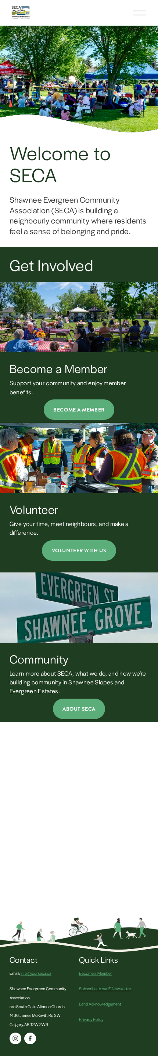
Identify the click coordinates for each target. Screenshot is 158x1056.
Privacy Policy (91, 1019)
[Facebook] (30, 1038)
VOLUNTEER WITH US (79, 550)
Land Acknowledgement (100, 1003)
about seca (79, 709)
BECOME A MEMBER (79, 409)
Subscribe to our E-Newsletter (105, 988)
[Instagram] (15, 1038)
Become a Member (95, 973)
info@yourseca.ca (36, 973)
